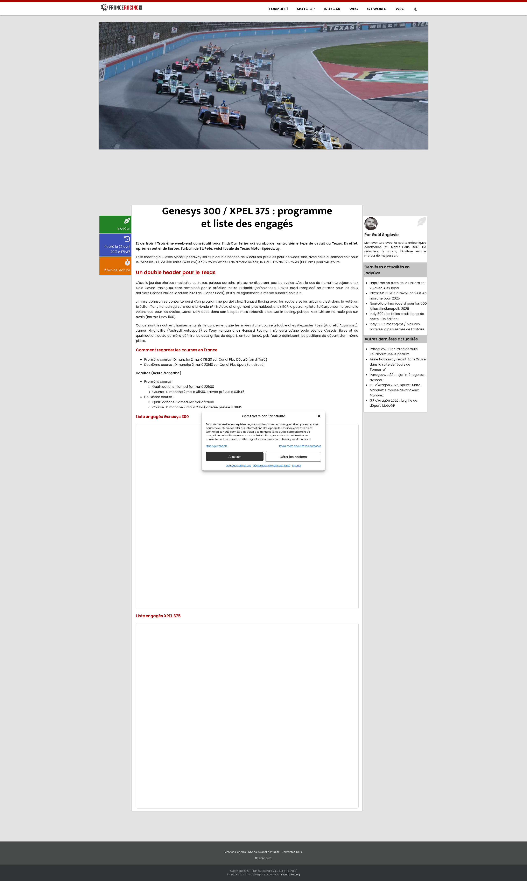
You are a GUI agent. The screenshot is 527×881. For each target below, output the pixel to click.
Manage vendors (216, 446)
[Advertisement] (263, 184)
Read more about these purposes (300, 446)
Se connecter (263, 858)
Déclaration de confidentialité (271, 465)
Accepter (235, 456)
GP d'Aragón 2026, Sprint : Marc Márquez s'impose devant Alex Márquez (395, 390)
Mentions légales (235, 852)
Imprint (296, 465)
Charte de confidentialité (263, 852)
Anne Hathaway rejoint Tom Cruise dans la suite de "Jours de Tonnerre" (398, 364)
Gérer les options (293, 456)
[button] (319, 416)
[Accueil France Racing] (121, 8)
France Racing (290, 874)
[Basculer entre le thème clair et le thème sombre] (415, 9)
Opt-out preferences (238, 465)
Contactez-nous (292, 852)
